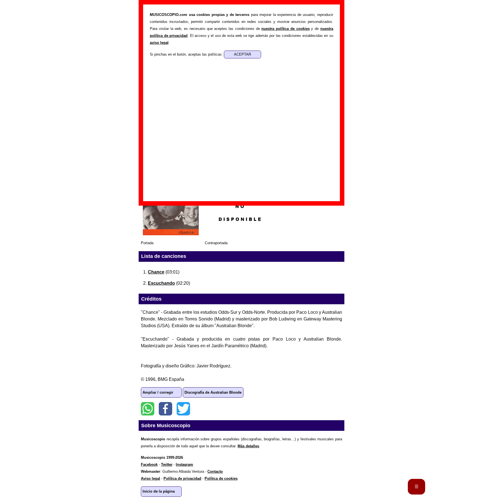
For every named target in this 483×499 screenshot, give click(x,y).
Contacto (215, 471)
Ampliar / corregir (158, 392)
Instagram (184, 464)
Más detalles (248, 446)
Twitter (183, 408)
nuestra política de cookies (285, 29)
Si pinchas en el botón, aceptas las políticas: (187, 54)
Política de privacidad (182, 478)
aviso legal (159, 43)
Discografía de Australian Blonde (213, 392)
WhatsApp (147, 408)
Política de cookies (221, 478)
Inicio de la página (159, 491)
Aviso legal (150, 478)
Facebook (165, 408)
